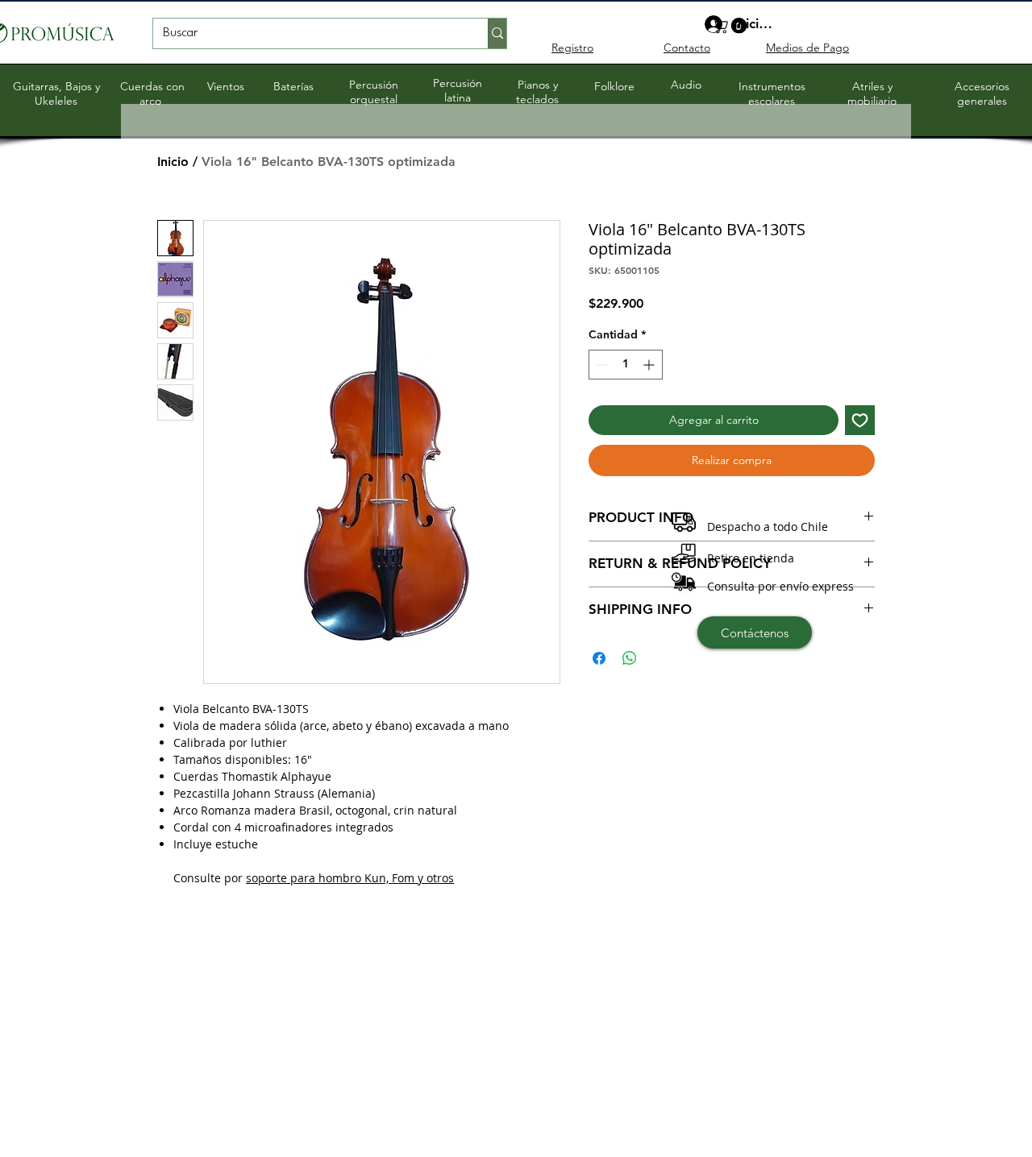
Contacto (687, 47)
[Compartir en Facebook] (599, 658)
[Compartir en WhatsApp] (629, 658)
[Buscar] (497, 33)
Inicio (173, 161)
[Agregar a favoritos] (860, 420)
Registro (572, 47)
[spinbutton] (625, 364)
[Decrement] (601, 364)
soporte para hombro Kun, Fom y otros (350, 877)
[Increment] (650, 364)
